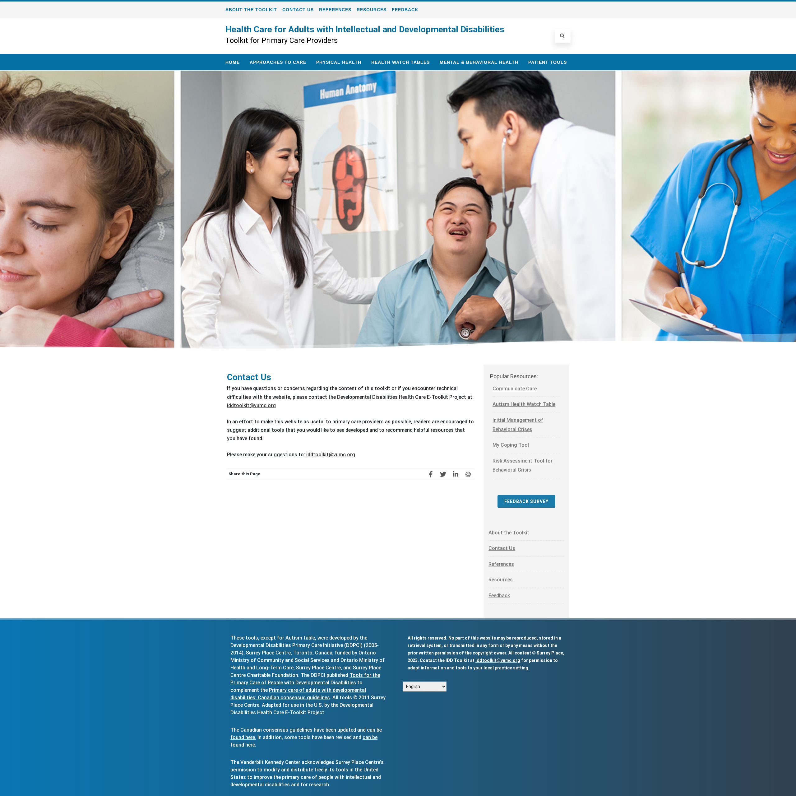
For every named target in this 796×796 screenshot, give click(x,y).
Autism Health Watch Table (524, 404)
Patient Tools (547, 62)
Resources (371, 9)
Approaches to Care (278, 62)
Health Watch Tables (400, 62)
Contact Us (298, 9)
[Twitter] (443, 474)
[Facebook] (430, 474)
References (335, 9)
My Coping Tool (511, 445)
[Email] (468, 474)
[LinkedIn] (455, 474)
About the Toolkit (251, 9)
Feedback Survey (526, 501)
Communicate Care (515, 389)
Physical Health (338, 62)
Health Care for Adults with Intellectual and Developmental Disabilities (364, 29)
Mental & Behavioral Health (479, 62)
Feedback (405, 9)
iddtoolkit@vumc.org (251, 405)
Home (232, 62)
